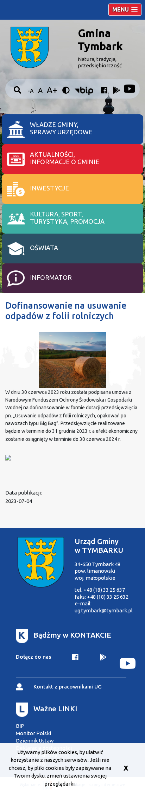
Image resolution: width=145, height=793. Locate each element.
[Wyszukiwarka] (18, 90)
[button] (124, 10)
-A (31, 91)
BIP (20, 726)
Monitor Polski (33, 733)
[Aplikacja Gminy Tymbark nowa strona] (103, 663)
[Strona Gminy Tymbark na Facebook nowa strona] (103, 92)
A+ (52, 90)
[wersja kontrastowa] (67, 90)
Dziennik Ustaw (35, 741)
